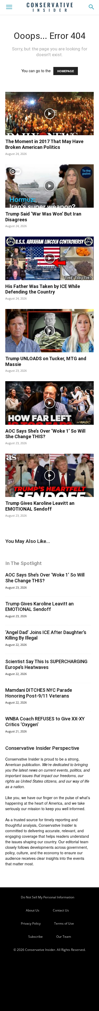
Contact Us (61, 910)
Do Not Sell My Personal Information (47, 897)
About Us (32, 910)
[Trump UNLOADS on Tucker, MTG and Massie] (49, 330)
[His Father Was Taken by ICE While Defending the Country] (49, 258)
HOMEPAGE (65, 71)
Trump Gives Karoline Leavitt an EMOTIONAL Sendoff (39, 506)
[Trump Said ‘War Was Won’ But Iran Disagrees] (49, 186)
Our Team (63, 936)
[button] (9, 7)
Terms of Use (64, 923)
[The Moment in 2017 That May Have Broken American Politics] (49, 113)
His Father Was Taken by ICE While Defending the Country (42, 289)
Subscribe (35, 936)
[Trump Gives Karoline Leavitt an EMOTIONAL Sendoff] (49, 475)
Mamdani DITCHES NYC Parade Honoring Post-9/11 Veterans (38, 693)
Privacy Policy (31, 923)
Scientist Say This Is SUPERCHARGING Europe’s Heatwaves (46, 664)
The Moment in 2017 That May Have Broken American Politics (44, 144)
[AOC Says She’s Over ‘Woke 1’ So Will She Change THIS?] (49, 403)
